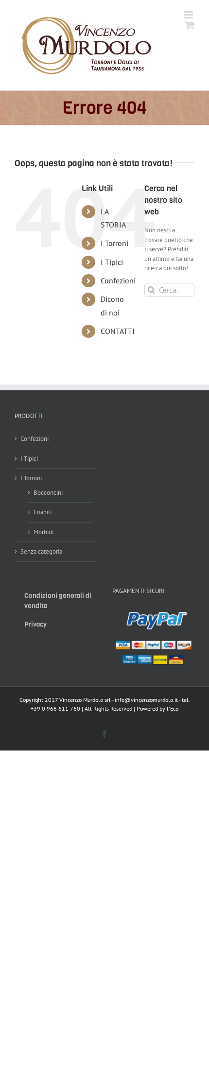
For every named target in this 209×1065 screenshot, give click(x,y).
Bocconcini (48, 493)
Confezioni (118, 280)
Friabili (43, 512)
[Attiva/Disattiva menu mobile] (189, 15)
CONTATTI (118, 331)
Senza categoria (41, 551)
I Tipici (112, 262)
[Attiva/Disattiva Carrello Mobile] (189, 25)
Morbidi (43, 532)
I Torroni (114, 243)
